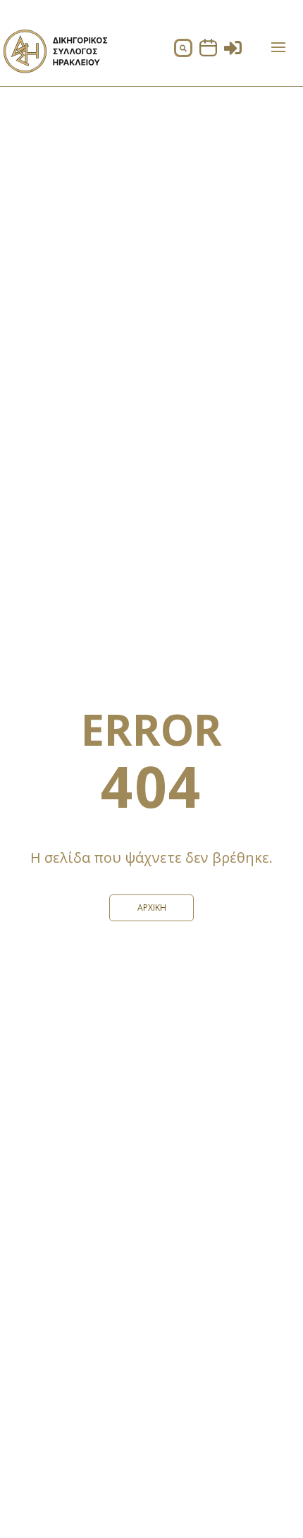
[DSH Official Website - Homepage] (54, 77)
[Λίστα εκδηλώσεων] (208, 52)
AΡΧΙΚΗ (151, 907)
